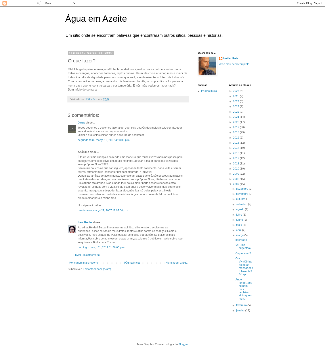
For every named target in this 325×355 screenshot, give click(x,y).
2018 (236, 132)
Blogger (183, 344)
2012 (236, 158)
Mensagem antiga (176, 262)
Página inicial (132, 262)
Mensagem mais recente (84, 262)
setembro (242, 204)
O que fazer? (243, 253)
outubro (241, 199)
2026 (236, 91)
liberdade (241, 239)
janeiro (240, 310)
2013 (236, 153)
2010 (236, 168)
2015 (236, 142)
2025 (236, 96)
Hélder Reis (230, 58)
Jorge (81, 122)
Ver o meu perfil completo (234, 64)
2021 (236, 116)
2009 (236, 173)
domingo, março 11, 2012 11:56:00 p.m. (101, 247)
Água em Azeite (96, 18)
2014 (236, 147)
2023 (236, 106)
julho (239, 214)
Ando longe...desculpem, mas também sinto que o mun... (243, 289)
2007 (236, 184)
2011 (236, 163)
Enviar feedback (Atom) (97, 269)
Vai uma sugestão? (243, 246)
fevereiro (241, 305)
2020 (236, 122)
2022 (236, 111)
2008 (236, 179)
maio (239, 224)
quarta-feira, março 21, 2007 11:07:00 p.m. (103, 210)
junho (240, 219)
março (240, 235)
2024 (236, 101)
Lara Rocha (85, 222)
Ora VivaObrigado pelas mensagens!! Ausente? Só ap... (244, 266)
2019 (236, 127)
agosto (240, 209)
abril (239, 230)
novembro (242, 193)
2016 (236, 137)
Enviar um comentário (86, 255)
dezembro (242, 188)
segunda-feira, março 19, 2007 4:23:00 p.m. (104, 140)
